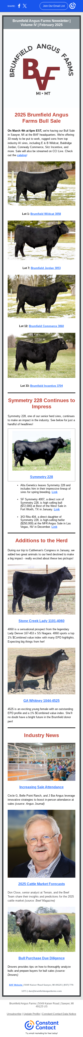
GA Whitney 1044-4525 (41, 700)
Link (54, 492)
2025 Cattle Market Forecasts (41, 884)
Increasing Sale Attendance (41, 787)
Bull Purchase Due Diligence (42, 958)
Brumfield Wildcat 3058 (45, 213)
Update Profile (31, 1013)
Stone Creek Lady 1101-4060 (41, 621)
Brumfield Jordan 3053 (46, 268)
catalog (22, 155)
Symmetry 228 (41, 477)
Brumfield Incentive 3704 (46, 385)
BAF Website (16, 985)
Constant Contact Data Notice (59, 1013)
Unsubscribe (14, 1013)
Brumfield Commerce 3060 (46, 326)
